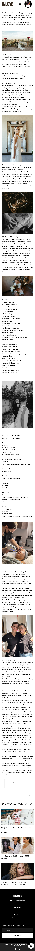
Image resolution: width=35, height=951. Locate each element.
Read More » (4, 832)
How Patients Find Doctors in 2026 (15, 856)
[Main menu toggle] (20, 4)
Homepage (11, 782)
